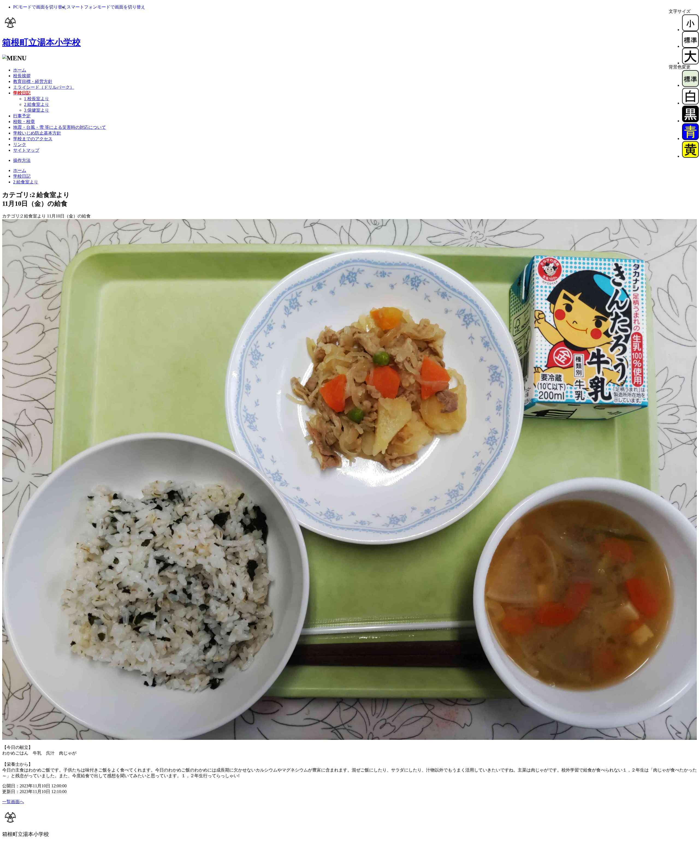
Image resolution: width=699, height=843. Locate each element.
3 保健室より (36, 110)
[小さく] (690, 29)
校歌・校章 (24, 121)
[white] (690, 103)
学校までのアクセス (32, 138)
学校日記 (22, 176)
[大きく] (690, 63)
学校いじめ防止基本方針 (37, 133)
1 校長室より (36, 98)
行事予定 (22, 116)
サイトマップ (26, 150)
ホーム (19, 70)
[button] (40, 7)
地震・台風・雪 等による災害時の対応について (59, 127)
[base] (690, 85)
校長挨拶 (22, 75)
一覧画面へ (13, 801)
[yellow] (690, 156)
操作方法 (22, 160)
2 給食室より (36, 104)
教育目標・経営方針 (32, 81)
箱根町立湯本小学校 (41, 42)
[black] (690, 120)
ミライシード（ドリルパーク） (43, 87)
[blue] (690, 138)
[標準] (690, 46)
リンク (19, 144)
